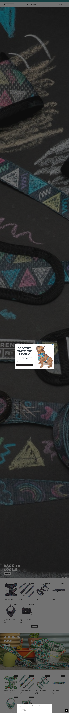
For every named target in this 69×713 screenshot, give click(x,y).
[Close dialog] (53, 345)
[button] (66, 710)
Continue (24, 365)
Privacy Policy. (45, 706)
